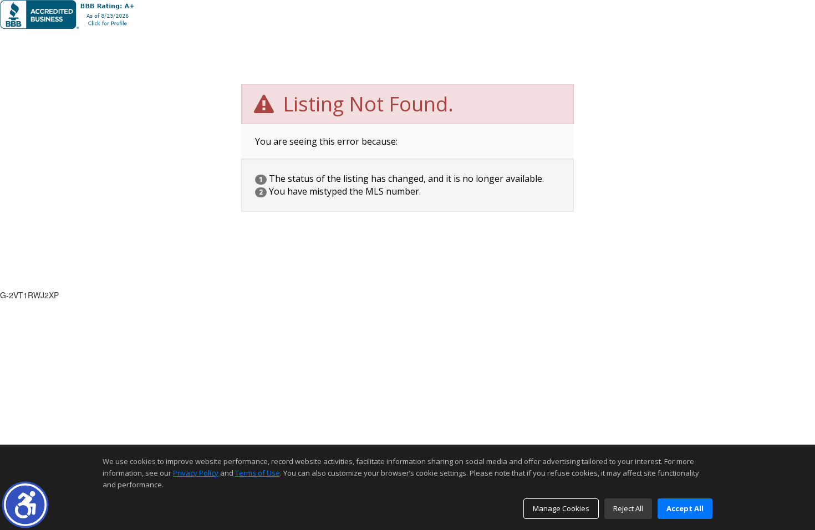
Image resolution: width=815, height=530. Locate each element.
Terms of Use (257, 473)
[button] (25, 504)
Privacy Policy (195, 473)
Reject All (628, 508)
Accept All (685, 508)
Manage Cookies (561, 508)
